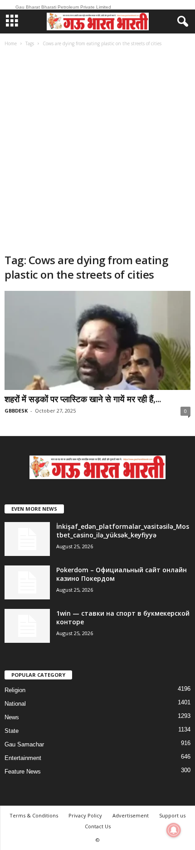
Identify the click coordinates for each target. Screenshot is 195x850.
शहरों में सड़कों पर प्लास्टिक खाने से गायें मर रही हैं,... (83, 399)
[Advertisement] (97, 151)
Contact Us (98, 826)
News (12, 717)
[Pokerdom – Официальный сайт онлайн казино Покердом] (27, 582)
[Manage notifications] (173, 830)
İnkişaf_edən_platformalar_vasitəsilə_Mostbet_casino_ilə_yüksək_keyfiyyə (122, 530)
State (12, 730)
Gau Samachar (24, 744)
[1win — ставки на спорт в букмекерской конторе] (27, 626)
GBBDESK (16, 410)
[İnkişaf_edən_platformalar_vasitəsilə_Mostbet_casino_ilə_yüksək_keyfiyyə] (27, 539)
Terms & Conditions (34, 815)
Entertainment (23, 758)
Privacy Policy (85, 815)
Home (11, 43)
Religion (15, 690)
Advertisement (130, 815)
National (15, 703)
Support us (172, 815)
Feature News (23, 771)
